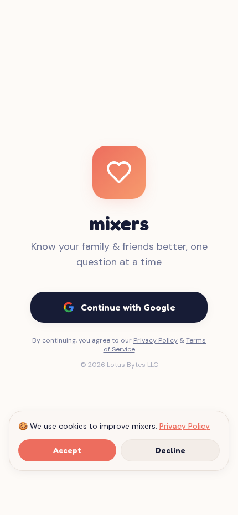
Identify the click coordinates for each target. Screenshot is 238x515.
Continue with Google (128, 307)
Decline (170, 450)
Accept (67, 450)
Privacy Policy (184, 426)
